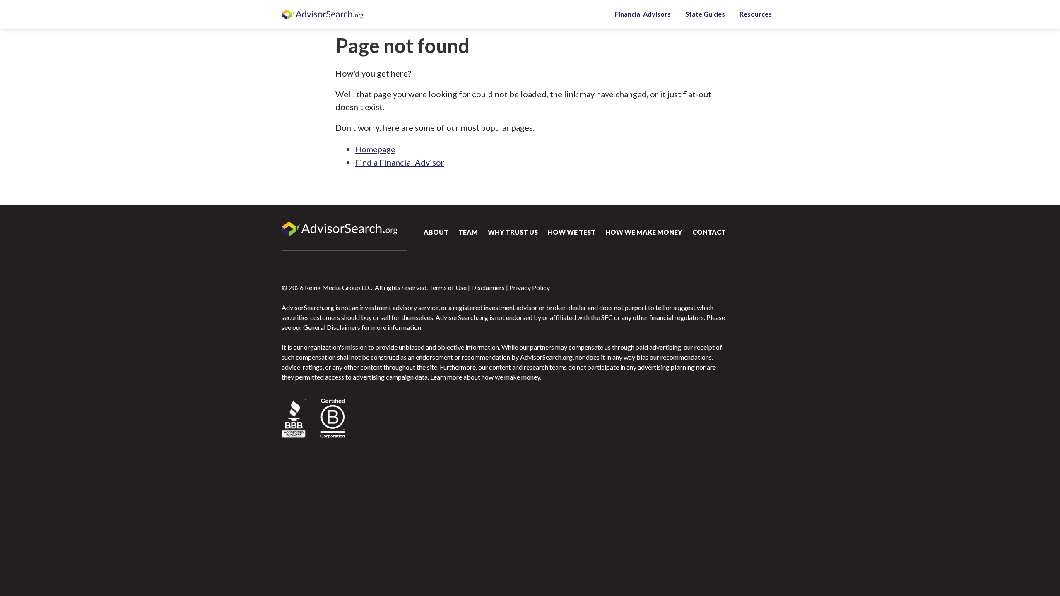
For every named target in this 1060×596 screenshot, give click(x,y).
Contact (709, 232)
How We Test (571, 232)
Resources (756, 14)
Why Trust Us (513, 232)
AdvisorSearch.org (323, 15)
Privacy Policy (529, 287)
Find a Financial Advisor (399, 162)
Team (468, 232)
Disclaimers (488, 287)
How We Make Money (643, 232)
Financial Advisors (643, 14)
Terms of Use (448, 287)
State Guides (705, 14)
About (436, 232)
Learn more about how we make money (485, 377)
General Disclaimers (331, 327)
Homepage (375, 149)
